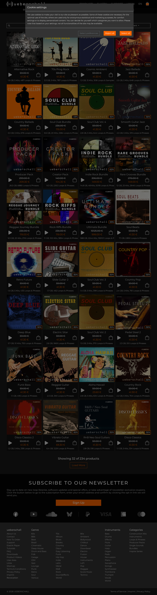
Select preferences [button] (89, 33)
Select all (125, 33)
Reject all (109, 33)
